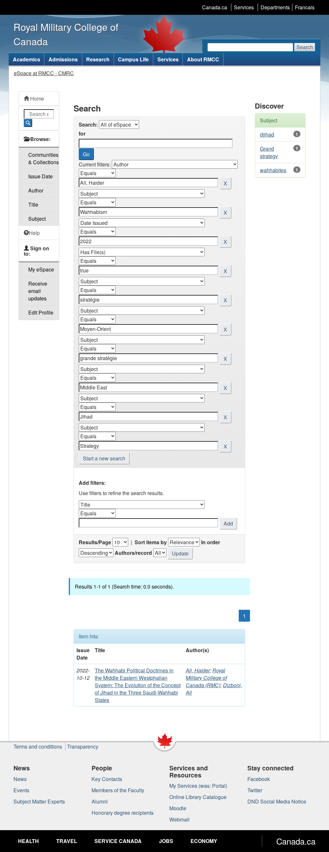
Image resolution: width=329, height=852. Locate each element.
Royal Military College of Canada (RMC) (206, 678)
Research (98, 59)
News (20, 779)
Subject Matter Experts (39, 801)
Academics (26, 59)
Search (305, 47)
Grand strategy (269, 152)
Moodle (177, 808)
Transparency (82, 746)
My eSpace (41, 269)
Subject (37, 218)
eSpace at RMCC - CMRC (44, 73)
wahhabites (273, 170)
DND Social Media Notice (276, 801)
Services (244, 7)
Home (36, 98)
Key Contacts (107, 779)
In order (210, 542)
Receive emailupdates (37, 291)
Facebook (258, 779)
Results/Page (95, 542)
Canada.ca (214, 7)
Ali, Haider (198, 670)
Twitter (254, 790)
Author (35, 190)
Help (34, 232)
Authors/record (133, 552)
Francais (305, 7)
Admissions (63, 59)
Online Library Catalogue (198, 797)
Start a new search (104, 458)
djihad (267, 134)
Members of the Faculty (118, 790)
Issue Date (40, 176)
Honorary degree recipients (123, 812)
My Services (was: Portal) (198, 785)
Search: (88, 124)
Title (33, 204)
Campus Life (133, 59)
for (82, 133)
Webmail (179, 819)
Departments (275, 7)
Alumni (100, 801)
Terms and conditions (37, 746)
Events (21, 790)
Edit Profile (40, 312)
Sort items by (151, 542)
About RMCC (203, 59)
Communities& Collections (43, 158)
